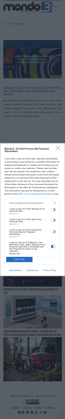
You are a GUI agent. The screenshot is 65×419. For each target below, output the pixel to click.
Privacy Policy (49, 270)
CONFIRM (19, 259)
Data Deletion (15, 270)
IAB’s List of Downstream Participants (36, 194)
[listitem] (32, 203)
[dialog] (32, 209)
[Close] (59, 149)
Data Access (32, 270)
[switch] (53, 209)
